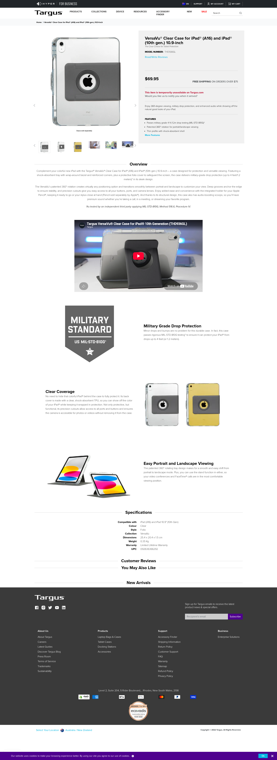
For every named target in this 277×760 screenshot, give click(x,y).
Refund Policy (165, 671)
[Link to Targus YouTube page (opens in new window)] (57, 608)
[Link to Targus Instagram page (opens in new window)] (43, 608)
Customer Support (168, 651)
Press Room (44, 656)
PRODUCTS (76, 11)
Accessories (104, 651)
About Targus (45, 637)
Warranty (163, 661)
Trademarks (44, 666)
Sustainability (45, 671)
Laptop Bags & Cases (109, 637)
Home (39, 22)
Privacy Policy (165, 676)
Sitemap (162, 666)
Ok (263, 756)
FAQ (160, 656)
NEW (189, 11)
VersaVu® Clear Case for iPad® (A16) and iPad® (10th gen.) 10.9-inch (73, 22)
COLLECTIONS (98, 11)
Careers (42, 642)
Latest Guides (45, 646)
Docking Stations (107, 646)
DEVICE (120, 11)
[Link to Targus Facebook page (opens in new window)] (36, 608)
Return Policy (165, 646)
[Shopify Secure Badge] (84, 697)
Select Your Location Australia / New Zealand (64, 730)
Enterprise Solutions (228, 637)
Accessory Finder (163, 13)
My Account (217, 4)
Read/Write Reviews (156, 57)
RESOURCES (140, 11)
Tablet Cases (105, 642)
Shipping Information (169, 642)
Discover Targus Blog (49, 651)
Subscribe (235, 616)
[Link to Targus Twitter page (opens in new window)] (50, 608)
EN (187, 4)
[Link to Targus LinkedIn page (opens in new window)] (63, 608)
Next (135, 105)
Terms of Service (47, 661)
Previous (34, 105)
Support (198, 4)
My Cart (236, 4)
